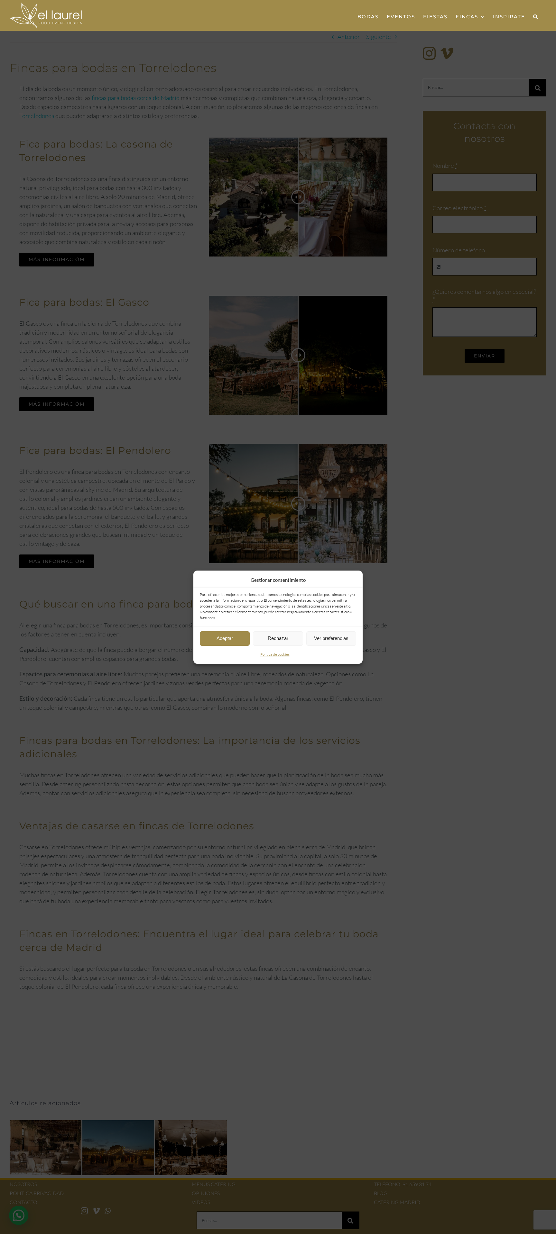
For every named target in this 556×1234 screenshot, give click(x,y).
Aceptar (225, 638)
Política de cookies (275, 654)
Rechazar (278, 638)
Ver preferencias (331, 638)
